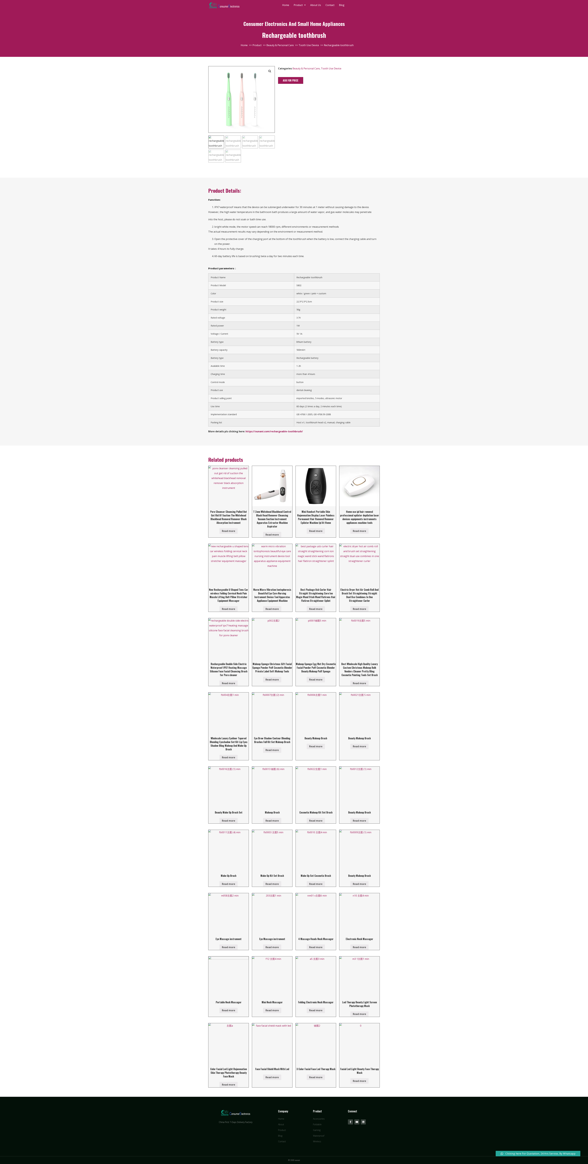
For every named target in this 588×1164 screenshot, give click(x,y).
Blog (341, 5)
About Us (315, 5)
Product (298, 5)
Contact (330, 5)
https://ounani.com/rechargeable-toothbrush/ (274, 431)
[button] (290, 80)
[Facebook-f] (350, 1121)
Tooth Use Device (331, 68)
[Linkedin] (363, 1121)
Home (285, 5)
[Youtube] (356, 1121)
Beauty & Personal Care (306, 68)
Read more (228, 531)
